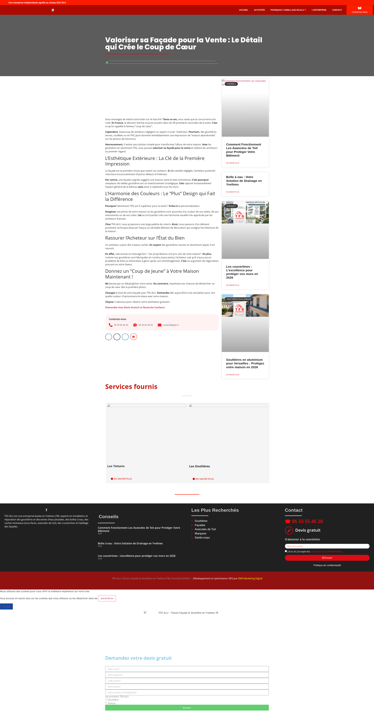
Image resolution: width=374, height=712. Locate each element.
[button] (108, 337)
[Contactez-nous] (359, 8)
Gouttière (113, 699)
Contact (337, 10)
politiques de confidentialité (326, 551)
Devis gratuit (308, 530)
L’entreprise (319, 10)
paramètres (107, 598)
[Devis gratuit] (289, 531)
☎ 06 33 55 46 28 (304, 521)
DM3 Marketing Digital (250, 578)
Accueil (243, 10)
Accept (6, 606)
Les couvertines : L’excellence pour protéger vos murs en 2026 (136, 555)
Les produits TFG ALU (117, 696)
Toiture (112, 703)
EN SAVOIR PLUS (232, 163)
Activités (259, 10)
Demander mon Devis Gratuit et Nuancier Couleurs (135, 307)
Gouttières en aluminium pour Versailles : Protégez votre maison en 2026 (245, 363)
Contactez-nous (360, 12)
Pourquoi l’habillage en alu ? (288, 10)
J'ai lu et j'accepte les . (315, 551)
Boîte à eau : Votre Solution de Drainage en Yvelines (244, 180)
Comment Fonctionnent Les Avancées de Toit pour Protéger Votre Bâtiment (139, 529)
